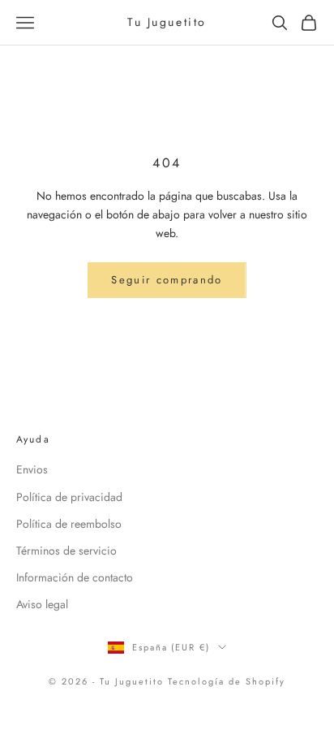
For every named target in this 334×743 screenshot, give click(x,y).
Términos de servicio (66, 550)
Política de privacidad (69, 497)
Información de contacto (74, 577)
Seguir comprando (166, 279)
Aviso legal (42, 604)
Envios (32, 469)
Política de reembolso (69, 524)
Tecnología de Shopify (226, 681)
